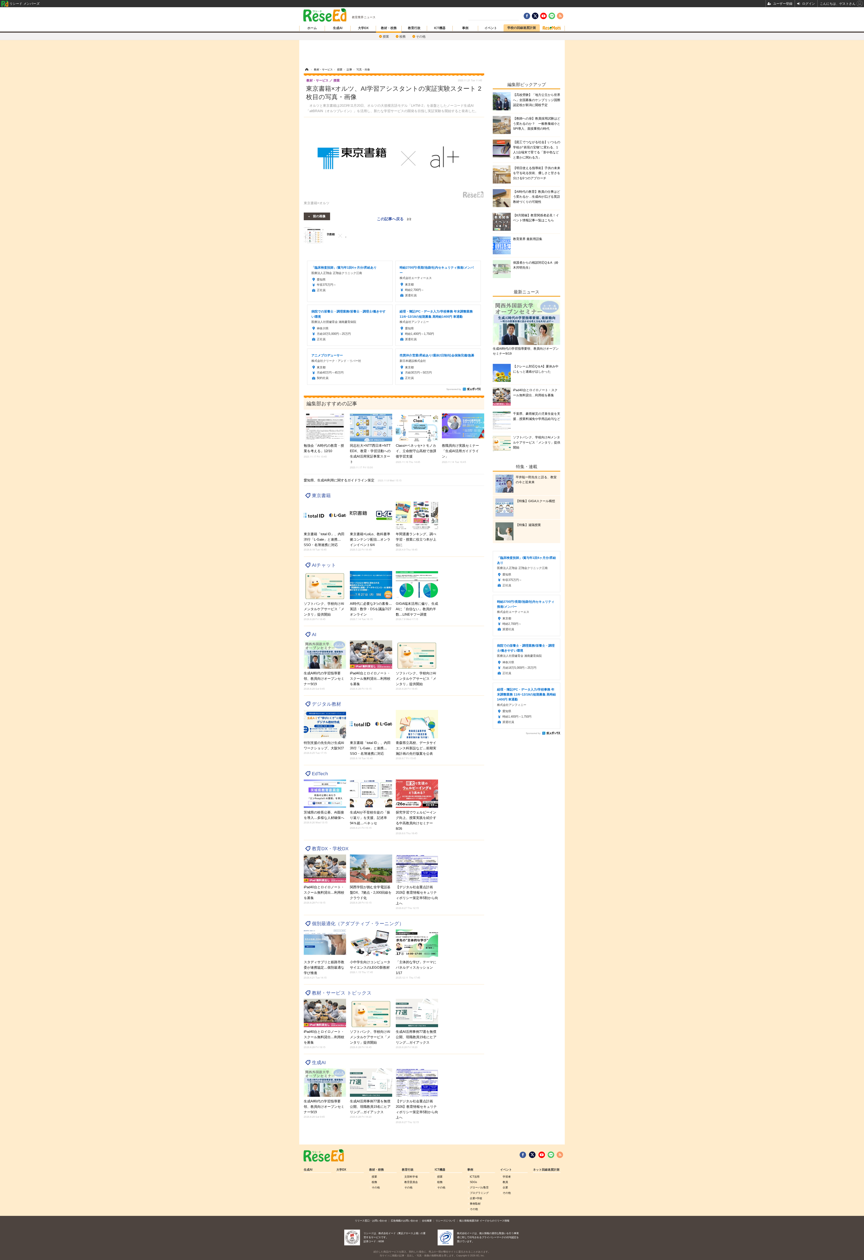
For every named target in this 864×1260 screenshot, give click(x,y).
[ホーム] (307, 69)
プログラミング (479, 1192)
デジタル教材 (326, 704)
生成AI (337, 28)
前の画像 (319, 216)
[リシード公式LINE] (551, 1155)
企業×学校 (476, 1198)
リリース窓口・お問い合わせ (371, 1220)
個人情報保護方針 (469, 1220)
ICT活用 (474, 1176)
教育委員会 (411, 1182)
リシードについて (445, 1220)
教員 (505, 1182)
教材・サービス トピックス (342, 992)
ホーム (312, 28)
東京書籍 (321, 495)
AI (314, 634)
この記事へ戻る (394, 218)
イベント (490, 28)
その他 (420, 36)
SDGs (473, 1182)
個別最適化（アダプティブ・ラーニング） (358, 923)
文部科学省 (411, 1176)
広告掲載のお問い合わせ (404, 1220)
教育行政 (414, 28)
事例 (465, 28)
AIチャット (324, 565)
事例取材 (475, 1203)
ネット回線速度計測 (546, 1169)
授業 (386, 36)
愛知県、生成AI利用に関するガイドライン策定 (352, 480)
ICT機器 (440, 28)
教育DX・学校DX (330, 848)
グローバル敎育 (479, 1187)
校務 (402, 36)
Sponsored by (453, 389)
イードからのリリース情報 (494, 1220)
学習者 (507, 1176)
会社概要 (427, 1220)
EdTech (320, 773)
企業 (505, 1187)
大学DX (363, 28)
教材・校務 (389, 28)
